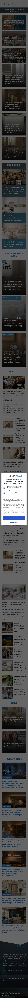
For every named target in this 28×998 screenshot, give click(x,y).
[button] (14, 497)
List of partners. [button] (21, 505)
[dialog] (14, 499)
